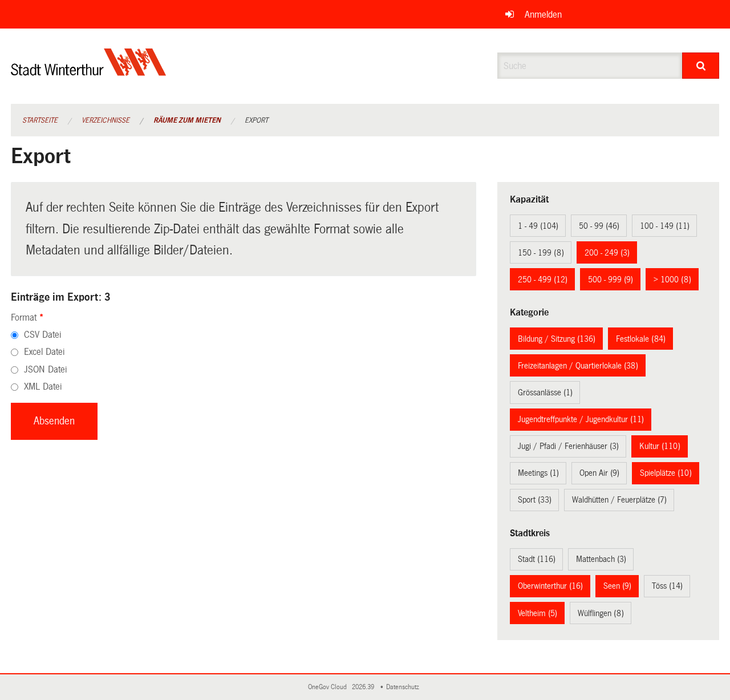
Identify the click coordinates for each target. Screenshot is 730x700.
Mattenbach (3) (601, 559)
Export (256, 120)
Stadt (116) (536, 559)
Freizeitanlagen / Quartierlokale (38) (578, 365)
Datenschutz (404, 687)
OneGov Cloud (329, 687)
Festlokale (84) (641, 338)
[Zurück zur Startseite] (89, 71)
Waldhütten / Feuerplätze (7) (619, 499)
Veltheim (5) (537, 613)
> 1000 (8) (672, 279)
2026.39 (364, 687)
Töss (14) (667, 585)
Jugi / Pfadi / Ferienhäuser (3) (568, 446)
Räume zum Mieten (187, 120)
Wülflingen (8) (601, 613)
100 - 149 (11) (665, 225)
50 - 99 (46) (599, 225)
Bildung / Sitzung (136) (556, 338)
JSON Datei (45, 369)
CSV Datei (42, 334)
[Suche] (700, 65)
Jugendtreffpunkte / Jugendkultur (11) (581, 419)
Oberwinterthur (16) (550, 585)
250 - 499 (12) (542, 279)
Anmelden (543, 14)
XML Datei (43, 386)
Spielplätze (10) (666, 473)
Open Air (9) (599, 473)
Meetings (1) (538, 473)
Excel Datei (44, 352)
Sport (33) (534, 499)
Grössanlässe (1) (545, 392)
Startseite (40, 120)
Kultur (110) (659, 446)
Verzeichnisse (105, 120)
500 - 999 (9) (610, 279)
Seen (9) (617, 585)
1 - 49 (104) (538, 225)
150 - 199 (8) (541, 252)
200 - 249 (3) (607, 252)
